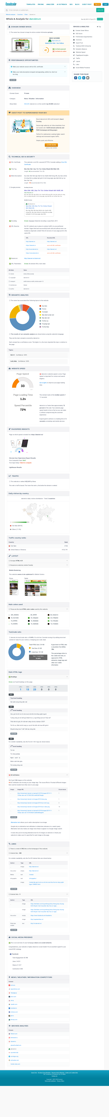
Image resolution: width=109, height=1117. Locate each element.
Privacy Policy (60, 1081)
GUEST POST (87, 4)
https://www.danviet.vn (32, 253)
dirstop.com (14, 1019)
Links (77, 64)
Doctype (16, 561)
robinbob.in (14, 1008)
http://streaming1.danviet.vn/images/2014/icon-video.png (33, 806)
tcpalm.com (14, 1004)
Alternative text (15, 822)
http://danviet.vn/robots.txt (32, 258)
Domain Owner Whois (82, 30)
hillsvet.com (14, 1033)
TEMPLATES (30, 4)
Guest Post (79, 43)
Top (100, 26)
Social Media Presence (83, 67)
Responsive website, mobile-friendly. (21, 565)
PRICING (41, 4)
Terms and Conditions (50, 1081)
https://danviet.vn (31, 245)
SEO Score (79, 33)
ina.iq (12, 1000)
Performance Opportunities (84, 37)
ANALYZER (50, 4)
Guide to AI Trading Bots (71, 1072)
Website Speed (80, 52)
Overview (79, 40)
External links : (14, 894)
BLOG (77, 4)
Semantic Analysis (81, 49)
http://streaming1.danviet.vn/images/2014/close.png (32, 799)
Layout (78, 61)
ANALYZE (100, 10)
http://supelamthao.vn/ (37, 919)
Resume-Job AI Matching (58, 1072)
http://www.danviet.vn (32, 249)
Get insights (43, 383)
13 (27, 689)
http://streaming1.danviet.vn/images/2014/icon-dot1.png (33, 803)
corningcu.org (14, 1056)
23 (34, 689)
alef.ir (12, 1015)
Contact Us (54, 1076)
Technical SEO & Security (83, 46)
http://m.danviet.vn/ (36, 923)
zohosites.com (15, 1060)
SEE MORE (12, 80)
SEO (71, 4)
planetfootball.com (16, 1045)
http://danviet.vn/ (52, 241)
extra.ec (13, 985)
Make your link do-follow (54, 43)
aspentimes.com (15, 989)
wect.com (13, 996)
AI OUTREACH (62, 4)
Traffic (78, 58)
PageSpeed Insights (82, 55)
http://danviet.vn (30, 241)
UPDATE (100, 19)
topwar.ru (13, 1041)
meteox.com (14, 1012)
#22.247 (26, 104)
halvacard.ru (14, 1037)
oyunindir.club (14, 1052)
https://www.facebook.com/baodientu (41, 915)
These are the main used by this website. (28, 609)
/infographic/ (32, 878)
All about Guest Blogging (44, 1072)
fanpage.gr (14, 993)
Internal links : (15, 853)
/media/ (31, 874)
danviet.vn (56, 41)
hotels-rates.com (15, 1064)
